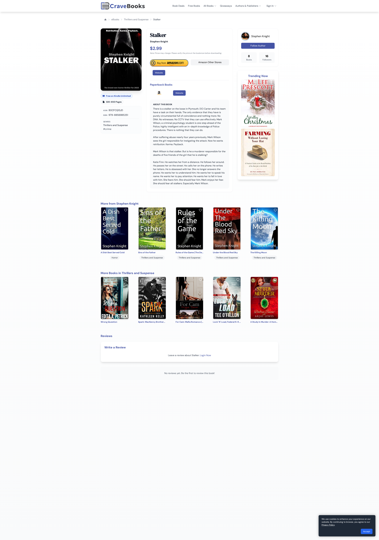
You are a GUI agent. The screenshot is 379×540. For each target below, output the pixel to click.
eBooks (115, 19)
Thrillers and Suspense (136, 19)
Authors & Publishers (246, 5)
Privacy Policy (328, 525)
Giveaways (226, 5)
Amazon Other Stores (209, 62)
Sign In (270, 5)
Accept (366, 531)
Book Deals (178, 5)
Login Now (205, 355)
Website (159, 72)
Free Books (194, 5)
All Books (208, 5)
